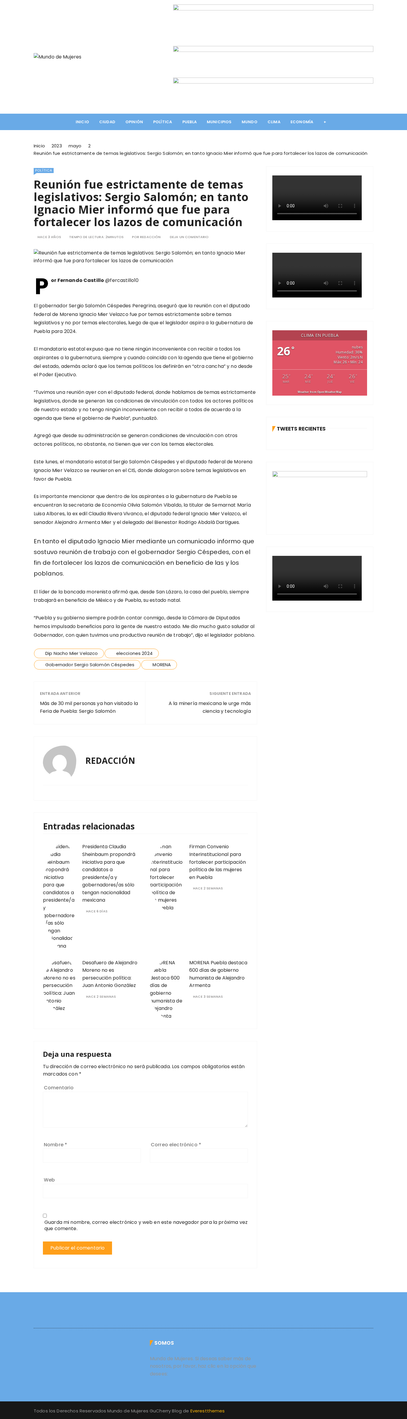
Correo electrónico (176, 1144)
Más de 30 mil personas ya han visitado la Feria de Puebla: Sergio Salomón (89, 707)
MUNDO (249, 122)
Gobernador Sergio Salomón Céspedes (89, 664)
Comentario (59, 1087)
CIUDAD (107, 122)
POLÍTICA (162, 122)
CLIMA (274, 122)
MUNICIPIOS (219, 122)
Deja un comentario (189, 237)
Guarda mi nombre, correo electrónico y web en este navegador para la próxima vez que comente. (146, 1225)
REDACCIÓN (150, 237)
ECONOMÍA (302, 122)
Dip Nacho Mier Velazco (71, 653)
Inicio (82, 122)
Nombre (55, 1144)
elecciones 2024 (134, 653)
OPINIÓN (134, 122)
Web (49, 1179)
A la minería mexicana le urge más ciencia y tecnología (210, 707)
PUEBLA (189, 122)
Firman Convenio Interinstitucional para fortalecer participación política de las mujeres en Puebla (217, 861)
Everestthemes (207, 1411)
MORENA (162, 664)
